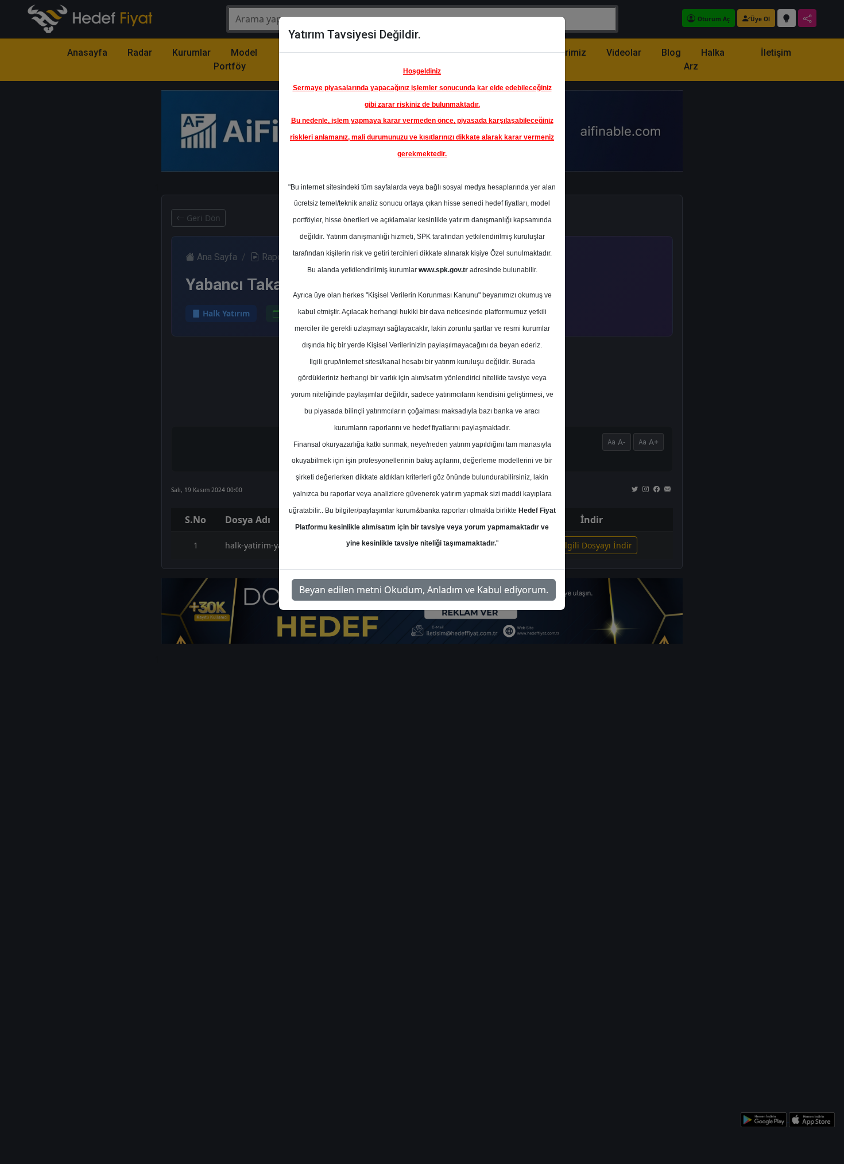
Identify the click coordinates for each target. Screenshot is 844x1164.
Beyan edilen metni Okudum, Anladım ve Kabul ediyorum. (423, 589)
